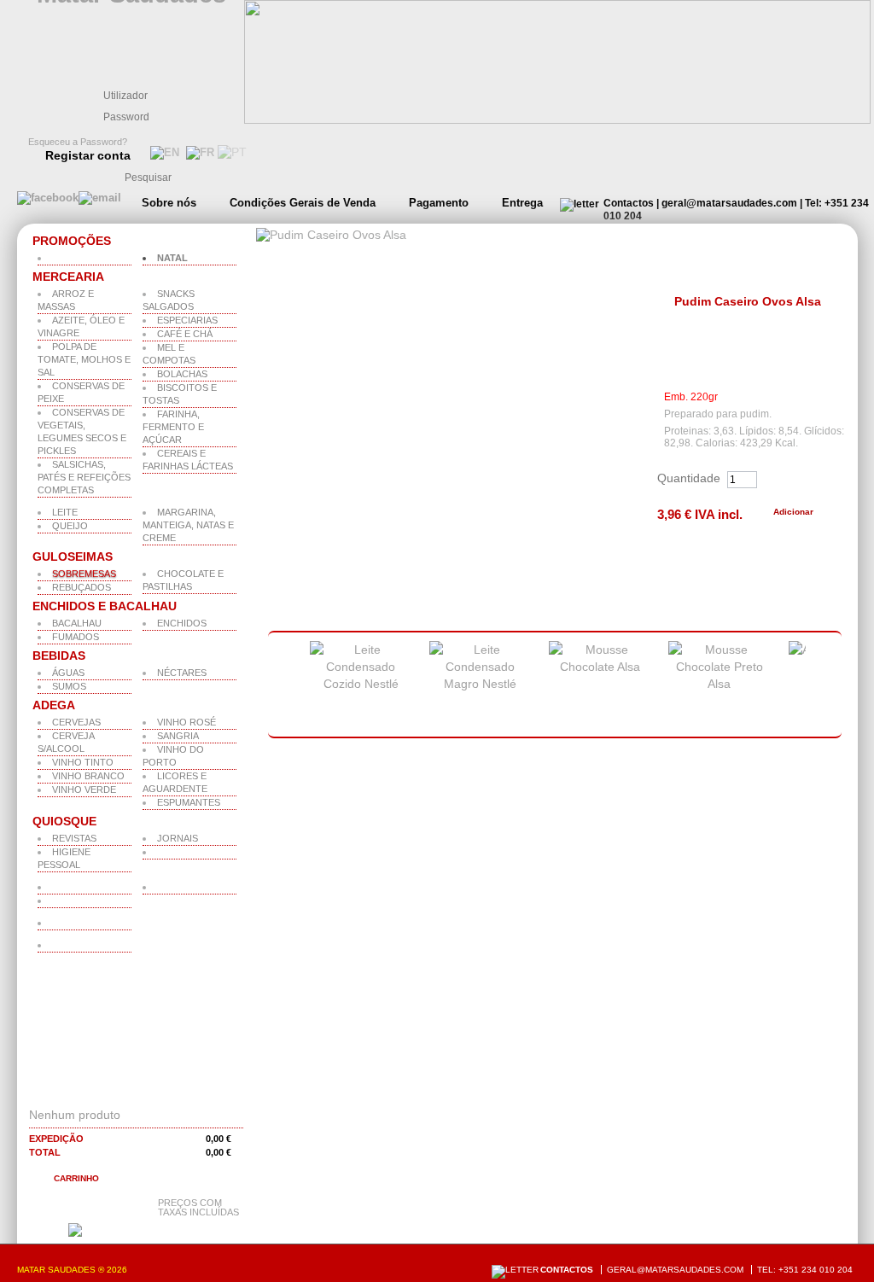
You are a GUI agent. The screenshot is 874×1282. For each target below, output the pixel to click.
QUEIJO (70, 526)
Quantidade (688, 478)
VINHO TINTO (83, 762)
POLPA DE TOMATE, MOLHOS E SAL (84, 359)
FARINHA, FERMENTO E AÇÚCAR (173, 427)
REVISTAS (74, 838)
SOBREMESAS (84, 573)
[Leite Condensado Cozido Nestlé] (361, 684)
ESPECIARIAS (187, 320)
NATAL (172, 258)
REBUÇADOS (81, 587)
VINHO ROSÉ (186, 722)
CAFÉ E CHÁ (185, 334)
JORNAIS (177, 838)
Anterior (279, 685)
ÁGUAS (68, 672)
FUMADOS (75, 637)
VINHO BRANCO (88, 776)
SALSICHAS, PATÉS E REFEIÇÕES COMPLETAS (84, 477)
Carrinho (76, 1178)
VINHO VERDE (84, 789)
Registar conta (88, 155)
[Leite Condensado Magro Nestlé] (480, 684)
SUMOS (69, 686)
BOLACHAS (182, 374)
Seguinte (828, 685)
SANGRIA (178, 736)
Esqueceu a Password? (77, 142)
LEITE (65, 512)
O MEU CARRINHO (97, 1092)
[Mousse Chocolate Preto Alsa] (719, 684)
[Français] (198, 152)
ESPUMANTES (188, 802)
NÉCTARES (182, 672)
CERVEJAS (76, 722)
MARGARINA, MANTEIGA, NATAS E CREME (188, 525)
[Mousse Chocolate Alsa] (600, 666)
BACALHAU (77, 623)
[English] (163, 152)
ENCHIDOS (182, 623)
